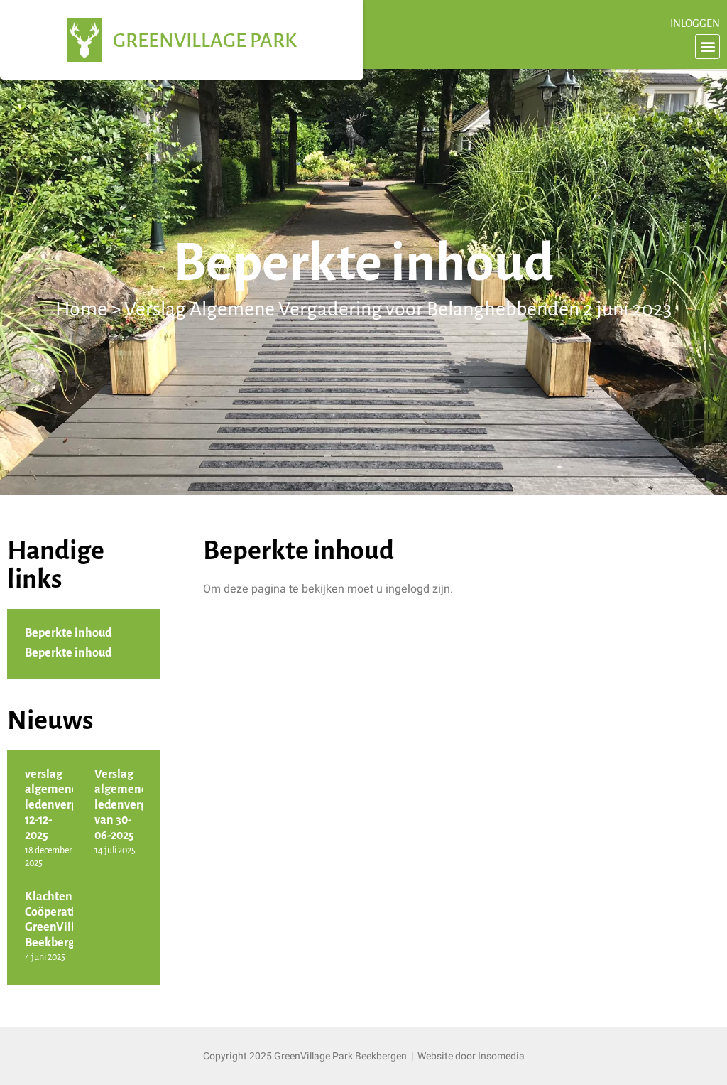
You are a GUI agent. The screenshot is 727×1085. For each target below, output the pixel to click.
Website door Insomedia (471, 1056)
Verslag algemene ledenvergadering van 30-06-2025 (140, 806)
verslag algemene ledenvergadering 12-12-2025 (71, 806)
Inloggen (695, 24)
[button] (707, 46)
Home (81, 310)
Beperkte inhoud (68, 633)
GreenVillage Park (205, 42)
